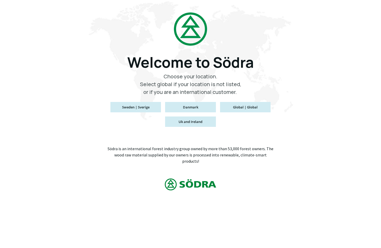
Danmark (190, 107)
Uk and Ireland (190, 121)
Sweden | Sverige (136, 107)
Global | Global (245, 107)
